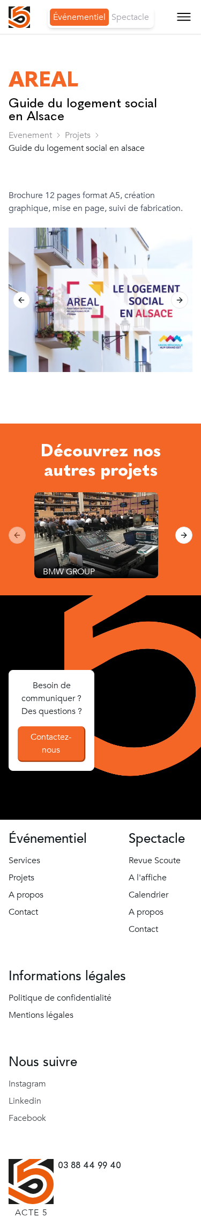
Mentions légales (41, 1015)
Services (32, 53)
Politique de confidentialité (60, 998)
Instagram (27, 1084)
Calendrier (148, 895)
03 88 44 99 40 (89, 1165)
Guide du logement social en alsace (77, 148)
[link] (78, 135)
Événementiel (79, 17)
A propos (35, 105)
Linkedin (25, 1101)
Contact (32, 130)
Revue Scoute (155, 860)
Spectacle (130, 17)
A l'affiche (148, 878)
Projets (78, 135)
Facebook (27, 1118)
